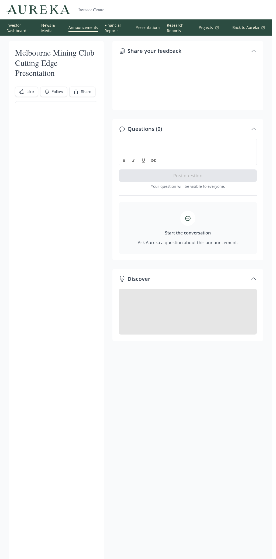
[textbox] (188, 143)
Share (86, 91)
